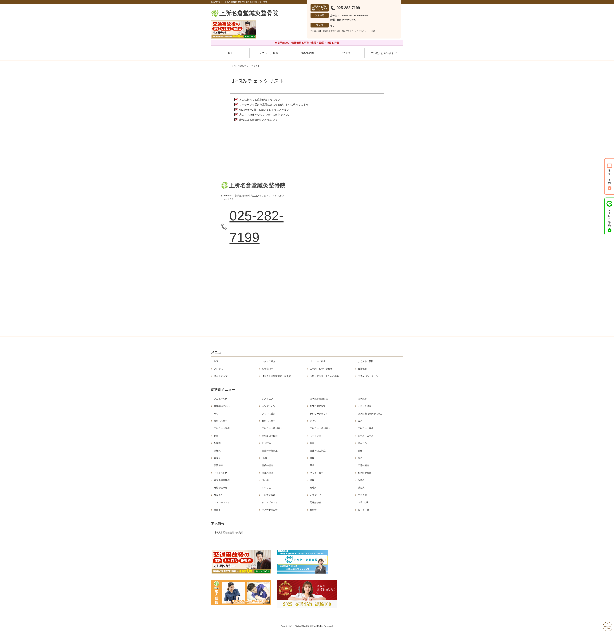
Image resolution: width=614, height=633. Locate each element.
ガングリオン (268, 406)
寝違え (217, 458)
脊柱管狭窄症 (220, 487)
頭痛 (312, 480)
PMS (264, 458)
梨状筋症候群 (364, 473)
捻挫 (216, 436)
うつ (216, 413)
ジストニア (267, 398)
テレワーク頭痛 (222, 428)
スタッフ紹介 (268, 361)
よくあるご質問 (366, 361)
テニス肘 (362, 495)
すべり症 (266, 487)
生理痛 (217, 443)
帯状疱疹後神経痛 (319, 398)
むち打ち (266, 443)
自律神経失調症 (318, 450)
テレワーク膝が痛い (272, 428)
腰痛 (312, 458)
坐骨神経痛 (363, 465)
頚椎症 (313, 510)
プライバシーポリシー (369, 376)
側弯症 (361, 480)
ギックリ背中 (316, 473)
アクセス (345, 53)
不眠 (312, 465)
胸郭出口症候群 (270, 436)
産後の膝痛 (267, 473)
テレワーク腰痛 (366, 428)
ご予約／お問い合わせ (383, 53)
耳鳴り (313, 443)
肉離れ (217, 450)
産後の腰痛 (267, 465)
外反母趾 (218, 495)
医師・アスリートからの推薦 (324, 376)
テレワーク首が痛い (320, 428)
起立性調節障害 (318, 406)
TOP (230, 53)
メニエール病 (220, 398)
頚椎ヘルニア (268, 421)
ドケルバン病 (220, 473)
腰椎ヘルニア (220, 421)
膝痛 (360, 450)
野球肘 (313, 487)
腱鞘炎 (217, 510)
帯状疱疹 (362, 398)
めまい (313, 421)
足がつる (362, 443)
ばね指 (265, 480)
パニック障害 (364, 406)
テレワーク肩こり (319, 413)
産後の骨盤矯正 (270, 450)
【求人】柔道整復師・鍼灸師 (276, 376)
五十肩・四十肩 (366, 436)
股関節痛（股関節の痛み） (371, 413)
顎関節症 (218, 465)
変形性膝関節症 (222, 480)
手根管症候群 (268, 495)
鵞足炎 (361, 487)
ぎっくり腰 (363, 510)
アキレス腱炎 (268, 413)
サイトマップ (220, 376)
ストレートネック (223, 502)
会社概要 (362, 368)
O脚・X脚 (363, 502)
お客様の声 (307, 53)
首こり (361, 421)
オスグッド (315, 495)
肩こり (361, 458)
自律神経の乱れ (222, 406)
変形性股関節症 (270, 510)
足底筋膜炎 (315, 502)
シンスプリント (270, 502)
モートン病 (315, 436)
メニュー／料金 (268, 53)
